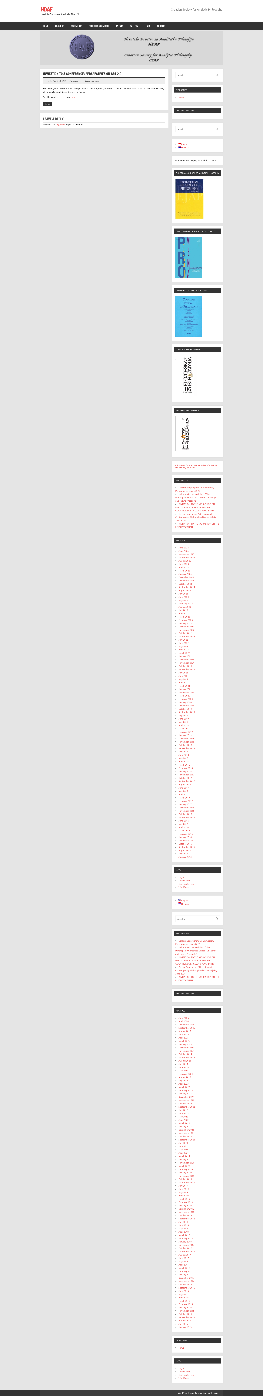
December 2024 (186, 577)
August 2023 (184, 606)
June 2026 (183, 547)
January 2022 (185, 656)
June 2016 (183, 820)
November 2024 (186, 580)
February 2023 (185, 619)
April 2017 (183, 794)
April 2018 (183, 761)
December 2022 (186, 626)
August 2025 (184, 560)
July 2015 (183, 853)
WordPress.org (185, 887)
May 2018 (183, 758)
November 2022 (186, 629)
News (47, 104)
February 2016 (185, 833)
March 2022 (184, 652)
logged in (60, 124)
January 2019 (185, 735)
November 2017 (186, 774)
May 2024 (183, 600)
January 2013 (185, 856)
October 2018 (185, 745)
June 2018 (183, 754)
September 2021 (186, 669)
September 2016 (186, 817)
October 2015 (185, 843)
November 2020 (186, 692)
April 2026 (183, 550)
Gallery (134, 26)
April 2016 (183, 827)
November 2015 (186, 840)
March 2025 (184, 570)
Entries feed (184, 880)
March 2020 (184, 695)
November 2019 (186, 705)
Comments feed (186, 883)
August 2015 (184, 850)
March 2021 (184, 685)
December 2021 (186, 659)
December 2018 (186, 738)
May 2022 (183, 646)
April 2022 (183, 649)
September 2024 (186, 587)
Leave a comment (92, 81)
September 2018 (186, 748)
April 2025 (183, 567)
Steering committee (99, 26)
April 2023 (183, 613)
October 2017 (185, 777)
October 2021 (185, 666)
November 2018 (186, 741)
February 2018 (185, 768)
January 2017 (185, 804)
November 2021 (186, 662)
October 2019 (185, 708)
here (74, 97)
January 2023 (185, 623)
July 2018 (183, 751)
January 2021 (185, 689)
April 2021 (183, 682)
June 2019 (183, 718)
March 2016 (184, 830)
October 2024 (185, 583)
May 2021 (183, 679)
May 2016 (183, 823)
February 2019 (185, 731)
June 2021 (183, 675)
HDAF (46, 9)
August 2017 (184, 784)
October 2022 (185, 633)
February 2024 (185, 603)
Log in (181, 877)
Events (119, 26)
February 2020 (185, 698)
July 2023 (183, 610)
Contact (161, 26)
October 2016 (185, 814)
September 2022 (186, 636)
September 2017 (186, 781)
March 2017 (184, 797)
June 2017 (183, 787)
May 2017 (183, 791)
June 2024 (183, 596)
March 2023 (184, 616)
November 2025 (186, 554)
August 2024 (184, 590)
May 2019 (183, 721)
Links (147, 26)
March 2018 (184, 764)
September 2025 (186, 557)
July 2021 (183, 672)
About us (59, 26)
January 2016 (185, 837)
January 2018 (185, 771)
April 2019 (183, 725)
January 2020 (185, 702)
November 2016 (186, 810)
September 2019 (186, 712)
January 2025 (185, 573)
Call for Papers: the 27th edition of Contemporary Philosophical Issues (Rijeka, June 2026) (196, 517)
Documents (76, 26)
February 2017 (185, 800)
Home (45, 26)
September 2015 (186, 846)
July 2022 (183, 639)
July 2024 (183, 593)
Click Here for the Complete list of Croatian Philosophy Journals (196, 466)
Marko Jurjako (75, 81)
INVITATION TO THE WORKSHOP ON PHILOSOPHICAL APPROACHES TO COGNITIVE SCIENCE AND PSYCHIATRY (195, 507)
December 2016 (186, 807)
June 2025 (183, 564)
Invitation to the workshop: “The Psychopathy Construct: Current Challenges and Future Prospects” (196, 497)
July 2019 (183, 715)
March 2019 (184, 728)
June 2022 (183, 643)
